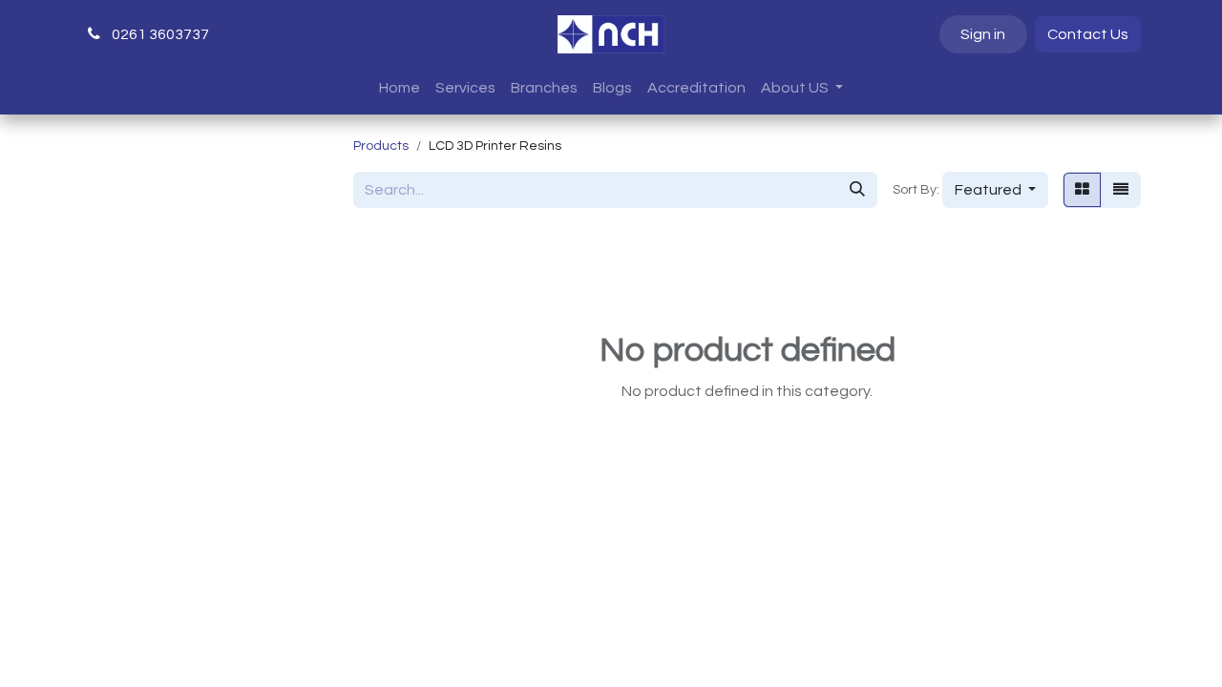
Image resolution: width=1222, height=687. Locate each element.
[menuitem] (399, 88)
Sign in (982, 34)
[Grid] (1082, 190)
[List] (1121, 190)
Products (381, 146)
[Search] (857, 190)
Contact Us (1087, 34)
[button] (995, 190)
